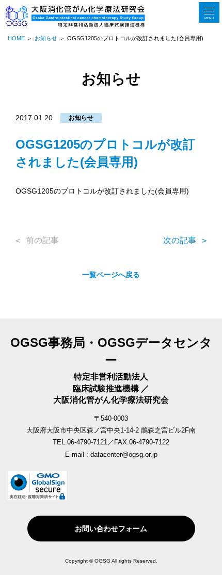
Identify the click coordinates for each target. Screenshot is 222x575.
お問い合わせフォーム (111, 528)
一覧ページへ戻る (111, 274)
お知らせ (81, 117)
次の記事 (179, 240)
